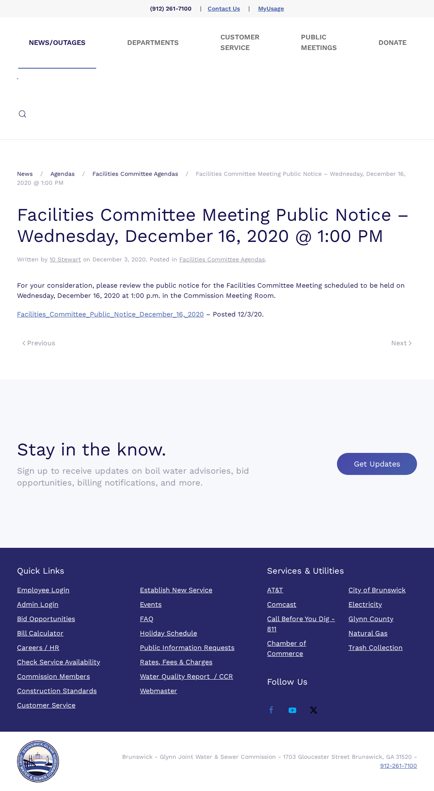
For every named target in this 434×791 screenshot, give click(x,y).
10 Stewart (65, 259)
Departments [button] (153, 43)
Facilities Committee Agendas (222, 259)
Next (399, 343)
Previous (41, 343)
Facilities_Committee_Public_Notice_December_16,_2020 (110, 314)
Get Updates (377, 463)
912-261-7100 (398, 765)
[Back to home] (17, 78)
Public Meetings (319, 42)
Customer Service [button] (239, 42)
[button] (22, 114)
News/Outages (57, 43)
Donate (392, 43)
